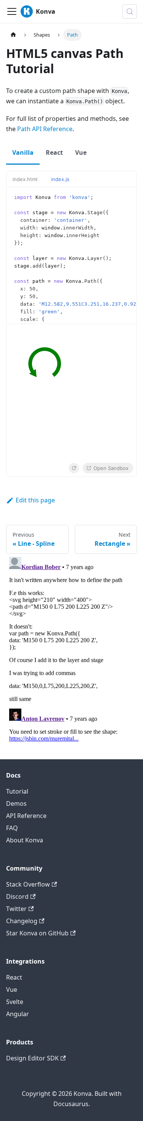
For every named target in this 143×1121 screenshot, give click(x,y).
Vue (11, 989)
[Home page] (13, 35)
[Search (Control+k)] (129, 11)
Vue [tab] (81, 152)
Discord (17, 896)
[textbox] (71, 256)
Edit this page (35, 500)
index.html (25, 179)
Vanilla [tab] (23, 152)
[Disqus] (71, 649)
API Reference (26, 815)
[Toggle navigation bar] (12, 11)
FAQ (12, 828)
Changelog (21, 921)
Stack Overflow (28, 884)
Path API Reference (44, 129)
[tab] (29, 179)
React (14, 977)
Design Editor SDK (32, 1058)
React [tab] (54, 152)
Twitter (16, 908)
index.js (60, 179)
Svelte (14, 1002)
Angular (17, 1014)
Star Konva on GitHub (37, 933)
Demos (16, 803)
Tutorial (17, 791)
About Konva (24, 840)
